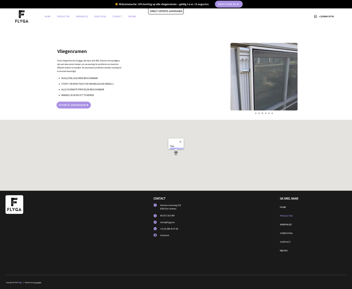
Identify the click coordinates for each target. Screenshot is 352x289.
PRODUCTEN (286, 215)
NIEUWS (284, 250)
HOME (283, 207)
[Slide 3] (262, 113)
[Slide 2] (258, 113)
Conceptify (37, 282)
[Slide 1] (255, 113)
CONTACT (285, 241)
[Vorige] (233, 76)
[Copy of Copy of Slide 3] (269, 113)
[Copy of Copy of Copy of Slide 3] (272, 113)
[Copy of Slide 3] (265, 113)
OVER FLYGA (286, 233)
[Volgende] (294, 76)
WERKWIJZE (286, 224)
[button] (63, 16)
